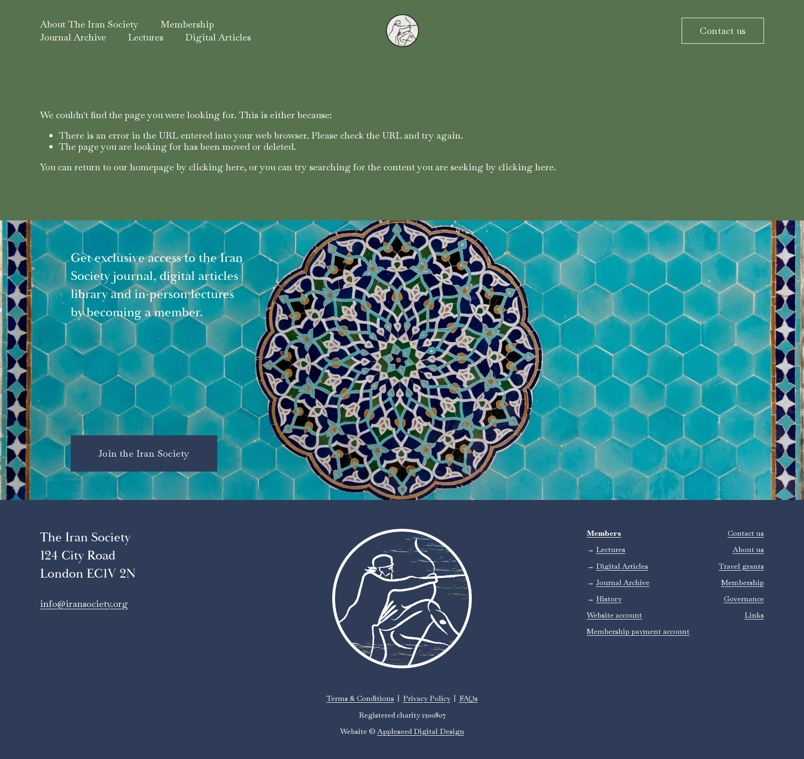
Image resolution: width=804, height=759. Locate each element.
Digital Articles (218, 37)
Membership (742, 582)
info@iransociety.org (84, 603)
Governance (744, 598)
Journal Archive (73, 37)
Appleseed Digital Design (420, 731)
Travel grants (741, 566)
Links (754, 615)
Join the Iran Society (143, 453)
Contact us (722, 31)
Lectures (145, 37)
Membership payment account (638, 631)
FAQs (468, 698)
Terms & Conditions (360, 698)
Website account (614, 615)
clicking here (216, 167)
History (609, 598)
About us (748, 549)
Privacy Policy (426, 698)
